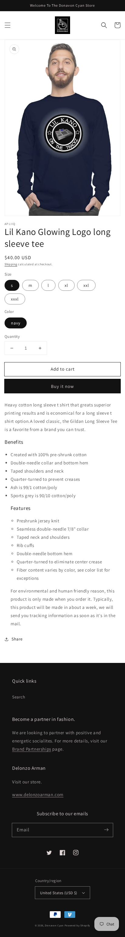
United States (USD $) (58, 892)
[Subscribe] (106, 830)
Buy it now (62, 386)
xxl (86, 285)
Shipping (11, 264)
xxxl (15, 299)
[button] (7, 25)
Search (18, 697)
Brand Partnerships (31, 749)
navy (15, 323)
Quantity (12, 336)
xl (66, 285)
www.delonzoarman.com (37, 794)
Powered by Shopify (77, 925)
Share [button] (17, 639)
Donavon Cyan (54, 925)
